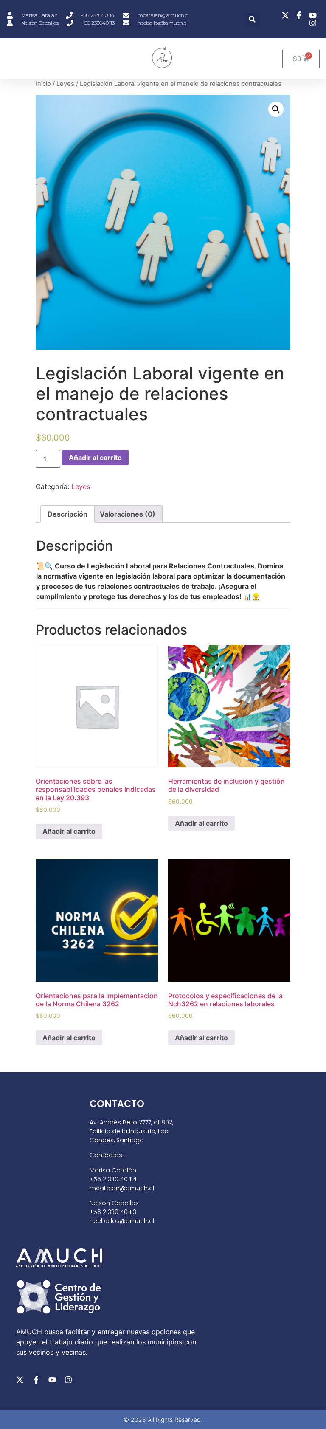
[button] (252, 19)
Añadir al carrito (95, 457)
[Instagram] (68, 1380)
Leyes (65, 84)
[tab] (67, 514)
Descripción (67, 514)
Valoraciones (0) (127, 514)
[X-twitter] (20, 1380)
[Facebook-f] (36, 1380)
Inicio (43, 84)
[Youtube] (52, 1380)
